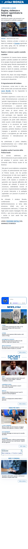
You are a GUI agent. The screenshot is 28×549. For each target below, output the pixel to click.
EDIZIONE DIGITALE (13, 221)
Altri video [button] (23, 446)
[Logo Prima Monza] (14, 2)
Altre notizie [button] (22, 352)
